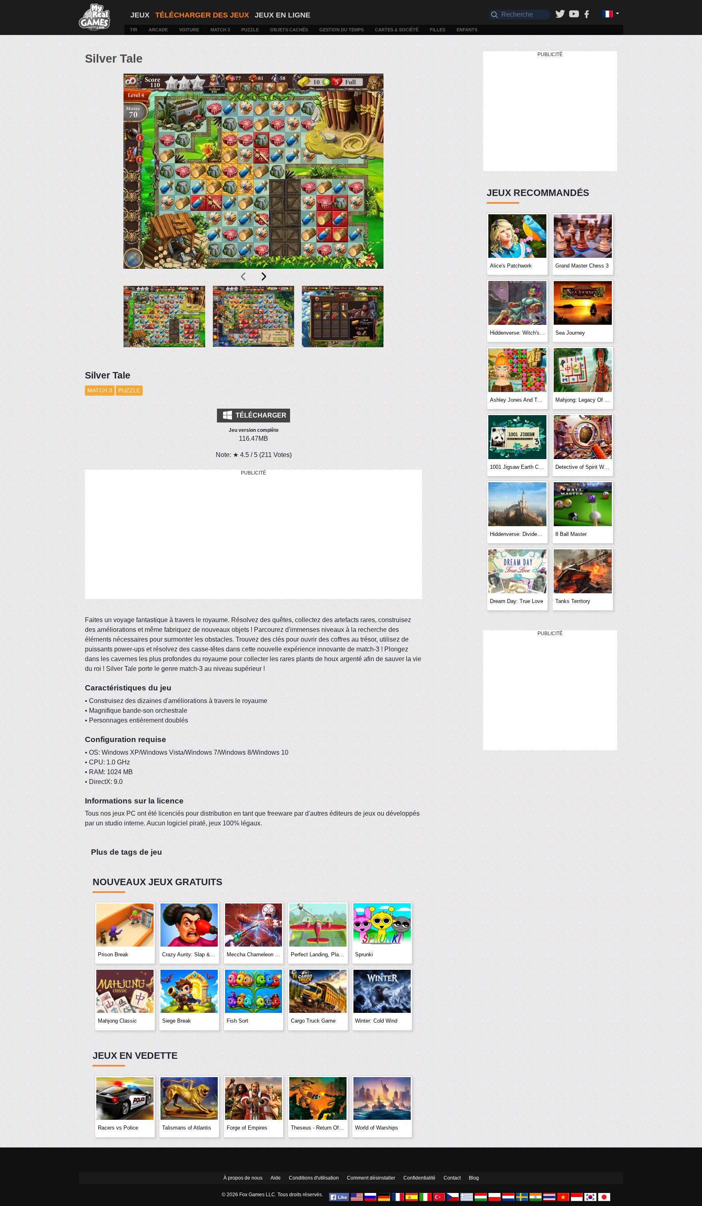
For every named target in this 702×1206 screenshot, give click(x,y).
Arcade (158, 29)
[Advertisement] (253, 535)
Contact (452, 1178)
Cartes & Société (396, 29)
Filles (437, 29)
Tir (133, 29)
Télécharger (260, 415)
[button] (164, 323)
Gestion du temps (341, 29)
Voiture (189, 29)
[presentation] (244, 276)
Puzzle (250, 29)
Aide (276, 1178)
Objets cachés (289, 29)
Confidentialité (419, 1178)
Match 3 (220, 29)
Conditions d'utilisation (314, 1178)
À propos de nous (242, 1178)
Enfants (467, 29)
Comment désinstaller (371, 1178)
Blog (474, 1178)
